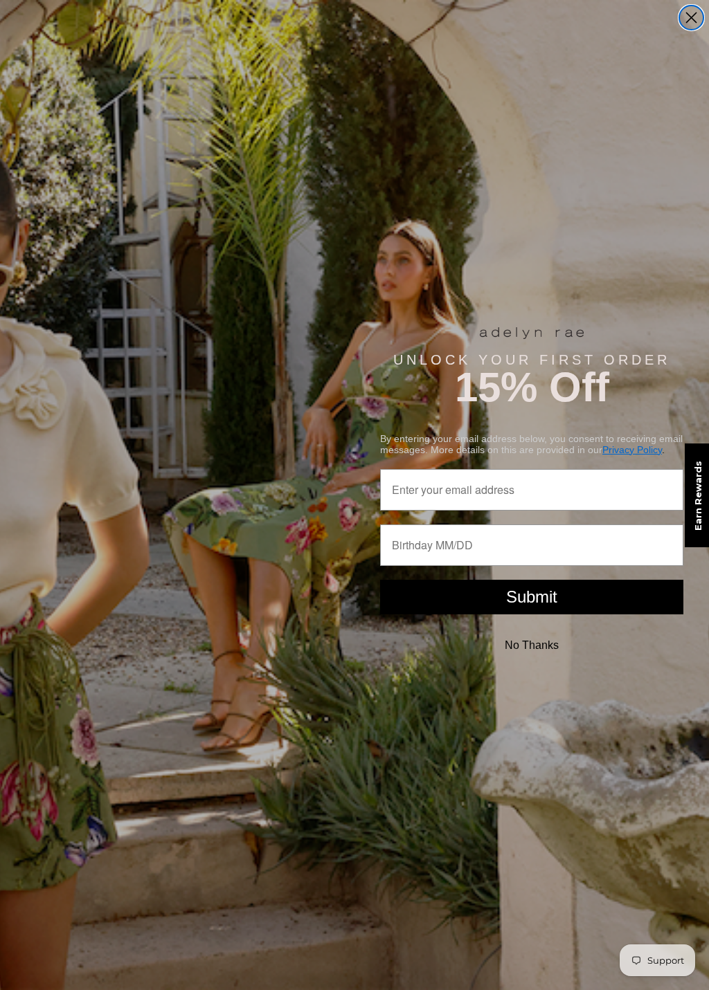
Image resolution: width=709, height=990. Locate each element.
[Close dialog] (691, 18)
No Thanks (532, 645)
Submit (531, 596)
